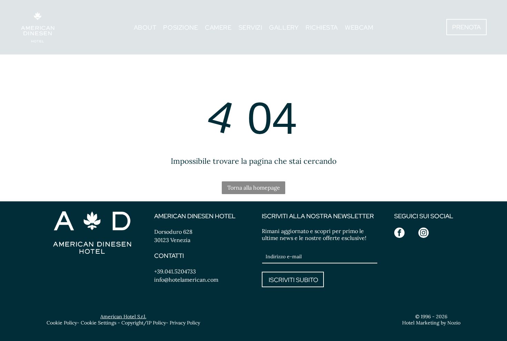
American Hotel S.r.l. (123, 316)
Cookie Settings (98, 323)
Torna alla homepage (253, 187)
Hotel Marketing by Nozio (431, 323)
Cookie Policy (62, 323)
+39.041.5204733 (175, 271)
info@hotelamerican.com (186, 279)
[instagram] (423, 234)
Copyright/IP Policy (143, 323)
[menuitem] (145, 27)
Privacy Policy (185, 323)
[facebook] (399, 234)
